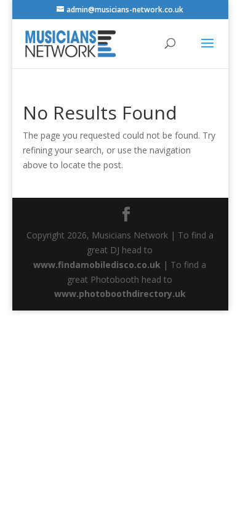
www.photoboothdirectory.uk (120, 293)
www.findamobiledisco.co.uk (97, 264)
